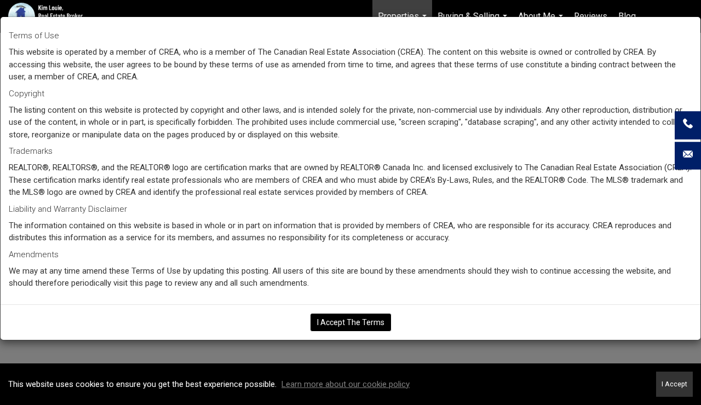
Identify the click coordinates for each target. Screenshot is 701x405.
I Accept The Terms (350, 322)
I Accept (674, 384)
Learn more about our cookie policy (345, 384)
